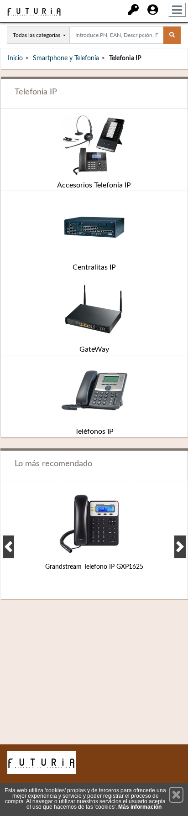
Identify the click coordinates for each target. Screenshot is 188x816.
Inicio (15, 58)
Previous (8, 546)
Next (180, 546)
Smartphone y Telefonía (66, 58)
